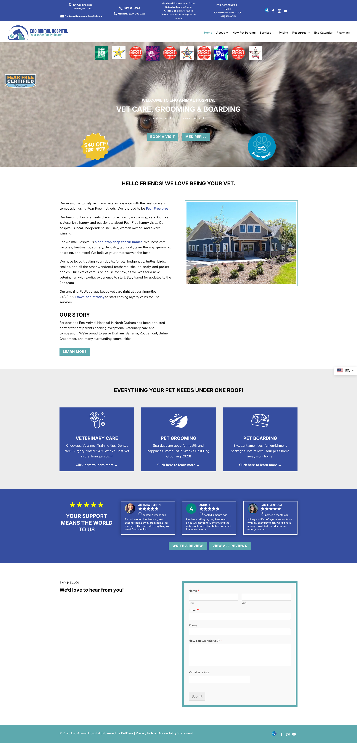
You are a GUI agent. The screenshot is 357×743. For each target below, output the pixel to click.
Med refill (196, 137)
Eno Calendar (323, 33)
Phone (193, 625)
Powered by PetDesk (117, 733)
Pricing (283, 33)
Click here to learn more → (97, 465)
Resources (299, 33)
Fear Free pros (157, 208)
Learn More (75, 352)
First (191, 603)
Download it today (89, 297)
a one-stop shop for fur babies (118, 242)
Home (208, 33)
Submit (197, 696)
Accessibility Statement (175, 733)
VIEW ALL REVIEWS (229, 546)
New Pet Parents (244, 33)
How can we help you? (205, 641)
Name (194, 591)
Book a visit (162, 137)
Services (265, 33)
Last (244, 603)
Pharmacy (343, 33)
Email (194, 610)
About (220, 33)
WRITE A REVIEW (187, 546)
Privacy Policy (146, 733)
